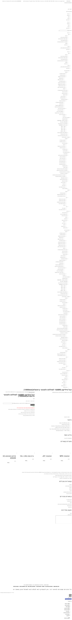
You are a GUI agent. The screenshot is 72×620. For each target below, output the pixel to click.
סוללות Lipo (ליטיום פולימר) (62, 155)
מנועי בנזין (63, 208)
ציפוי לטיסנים (65, 94)
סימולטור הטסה (64, 188)
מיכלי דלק (63, 223)
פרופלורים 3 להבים (62, 114)
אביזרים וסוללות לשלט (63, 179)
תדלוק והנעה (63, 226)
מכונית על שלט (16, 586)
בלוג (26, 586)
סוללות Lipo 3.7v (62, 156)
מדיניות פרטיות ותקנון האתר (64, 47)
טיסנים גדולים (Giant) (61, 84)
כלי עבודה (65, 218)
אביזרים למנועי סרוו (62, 187)
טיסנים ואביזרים (66, 70)
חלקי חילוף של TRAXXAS (63, 125)
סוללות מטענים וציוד (64, 40)
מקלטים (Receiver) (64, 177)
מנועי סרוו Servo (64, 181)
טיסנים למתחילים (62, 73)
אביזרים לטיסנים (64, 93)
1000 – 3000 (63, 126)
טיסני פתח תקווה (56, 586)
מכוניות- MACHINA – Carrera (62, 120)
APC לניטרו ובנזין (60, 109)
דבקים (66, 217)
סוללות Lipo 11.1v (62, 159)
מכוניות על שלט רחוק (64, 37)
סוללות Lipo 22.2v (62, 164)
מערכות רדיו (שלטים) (63, 173)
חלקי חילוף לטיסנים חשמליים (62, 90)
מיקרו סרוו (63, 185)
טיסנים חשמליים (62, 75)
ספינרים (64, 116)
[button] (68, 599)
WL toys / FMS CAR (63, 122)
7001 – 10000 (63, 131)
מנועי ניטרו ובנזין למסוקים (61, 202)
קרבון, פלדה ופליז (64, 215)
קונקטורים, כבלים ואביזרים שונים (62, 170)
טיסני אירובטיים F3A (61, 85)
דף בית (68, 13)
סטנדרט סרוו (63, 182)
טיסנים (66, 35)
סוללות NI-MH (65, 165)
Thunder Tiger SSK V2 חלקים (62, 132)
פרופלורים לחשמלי (62, 100)
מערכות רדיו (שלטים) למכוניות (60, 176)
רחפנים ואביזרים (64, 143)
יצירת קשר (67, 19)
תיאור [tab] (68, 417)
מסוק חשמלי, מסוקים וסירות (62, 38)
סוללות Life (65, 153)
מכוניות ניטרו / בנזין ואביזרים (62, 123)
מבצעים (68, 15)
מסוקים (66, 138)
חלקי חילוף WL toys (64, 134)
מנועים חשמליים (62, 193)
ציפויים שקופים (62, 97)
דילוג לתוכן (70, 597)
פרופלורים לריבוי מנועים (61, 146)
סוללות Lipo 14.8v (62, 161)
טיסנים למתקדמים (62, 81)
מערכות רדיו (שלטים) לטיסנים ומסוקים (59, 174)
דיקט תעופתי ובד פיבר (63, 214)
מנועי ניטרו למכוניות (62, 200)
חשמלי (66, 191)
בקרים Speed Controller (61, 194)
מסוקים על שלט (22, 586)
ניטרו (66, 197)
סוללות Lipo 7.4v (62, 158)
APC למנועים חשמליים (59, 102)
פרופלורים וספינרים (64, 99)
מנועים (66, 43)
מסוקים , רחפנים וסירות (65, 137)
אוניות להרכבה (65, 150)
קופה (68, 16)
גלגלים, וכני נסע (64, 91)
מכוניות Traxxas (64, 119)
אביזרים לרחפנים (62, 147)
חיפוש (71, 30)
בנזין (66, 206)
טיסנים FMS (61, 78)
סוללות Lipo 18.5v (62, 162)
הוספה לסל (32, 404)
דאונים (64, 88)
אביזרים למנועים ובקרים (61, 196)
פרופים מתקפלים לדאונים (59, 106)
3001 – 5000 (63, 128)
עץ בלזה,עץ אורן (64, 212)
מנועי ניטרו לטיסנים (62, 199)
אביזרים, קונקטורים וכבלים (27, 415)
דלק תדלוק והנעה (64, 220)
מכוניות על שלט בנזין (48, 586)
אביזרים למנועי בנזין (62, 209)
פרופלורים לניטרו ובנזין (61, 108)
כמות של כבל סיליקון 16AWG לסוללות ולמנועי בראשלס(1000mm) (24, 403)
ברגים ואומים (65, 227)
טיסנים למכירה (38, 586)
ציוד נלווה (65, 44)
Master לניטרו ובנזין (60, 111)
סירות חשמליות (64, 149)
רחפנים (64, 144)
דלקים (64, 221)
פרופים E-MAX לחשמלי (59, 105)
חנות (68, 34)
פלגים (64, 205)
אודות (68, 18)
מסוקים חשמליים (62, 140)
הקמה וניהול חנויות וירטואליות (5, 592)
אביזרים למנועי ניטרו (62, 203)
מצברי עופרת (65, 167)
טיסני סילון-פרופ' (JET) (61, 87)
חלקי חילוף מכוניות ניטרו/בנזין (62, 135)
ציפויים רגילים (63, 96)
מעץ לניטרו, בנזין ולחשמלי (59, 113)
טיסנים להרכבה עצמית (61, 82)
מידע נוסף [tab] (65, 417)
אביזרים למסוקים (62, 141)
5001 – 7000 (63, 129)
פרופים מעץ (61, 103)
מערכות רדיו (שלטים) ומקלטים (62, 41)
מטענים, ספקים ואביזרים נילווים (62, 168)
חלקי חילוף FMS (60, 79)
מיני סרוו (64, 184)
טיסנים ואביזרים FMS (61, 76)
